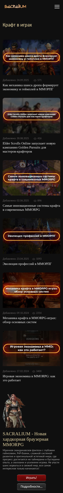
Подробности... (32, 486)
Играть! (31, 478)
